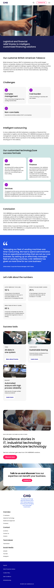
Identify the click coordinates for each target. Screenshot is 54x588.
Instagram (6, 556)
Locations (5, 531)
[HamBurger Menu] (49, 2)
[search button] (33, 2)
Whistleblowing (7, 580)
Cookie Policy (6, 573)
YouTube (5, 553)
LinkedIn (5, 551)
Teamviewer (6, 543)
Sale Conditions (7, 576)
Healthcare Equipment (9, 520)
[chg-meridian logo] (17, 2)
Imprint (5, 565)
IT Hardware (6, 515)
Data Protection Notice (9, 569)
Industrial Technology (8, 518)
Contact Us (6, 533)
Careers (5, 536)
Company (5, 523)
